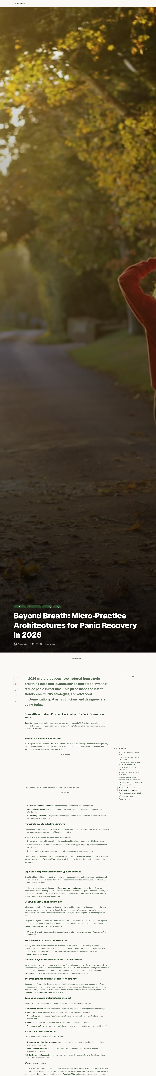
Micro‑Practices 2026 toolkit (49, 859)
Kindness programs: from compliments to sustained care (129, 779)
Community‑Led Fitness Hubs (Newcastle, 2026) (44, 992)
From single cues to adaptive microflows (129, 758)
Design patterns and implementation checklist (129, 789)
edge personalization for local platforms (83, 893)
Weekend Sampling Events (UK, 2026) (39, 926)
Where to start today (126, 796)
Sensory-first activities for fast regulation (130, 774)
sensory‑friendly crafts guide (36, 954)
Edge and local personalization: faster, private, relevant (130, 763)
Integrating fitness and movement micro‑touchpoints (130, 784)
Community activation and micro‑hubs (128, 768)
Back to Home (22, 3)
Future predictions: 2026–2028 (130, 793)
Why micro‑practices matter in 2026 (129, 753)
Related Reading (124, 799)
